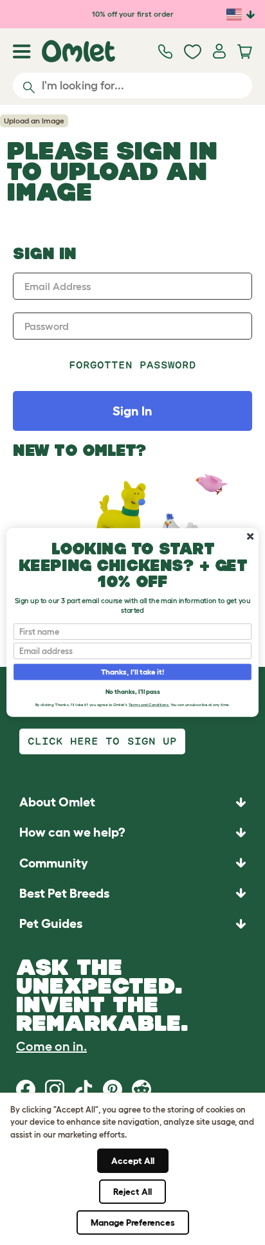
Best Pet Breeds (64, 893)
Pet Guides (50, 923)
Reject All (132, 1191)
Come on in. (51, 1046)
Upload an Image (34, 120)
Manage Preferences (133, 1222)
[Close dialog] (250, 536)
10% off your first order (133, 14)
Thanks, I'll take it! (133, 672)
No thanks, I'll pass (132, 691)
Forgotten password (133, 365)
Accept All (132, 1161)
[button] (132, 923)
